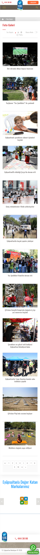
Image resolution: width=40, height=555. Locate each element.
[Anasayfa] (3, 19)
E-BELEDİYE (33, 2)
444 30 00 (7, 2)
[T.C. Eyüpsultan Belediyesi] (4, 538)
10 (18, 467)
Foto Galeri (9, 19)
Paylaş (20, 35)
